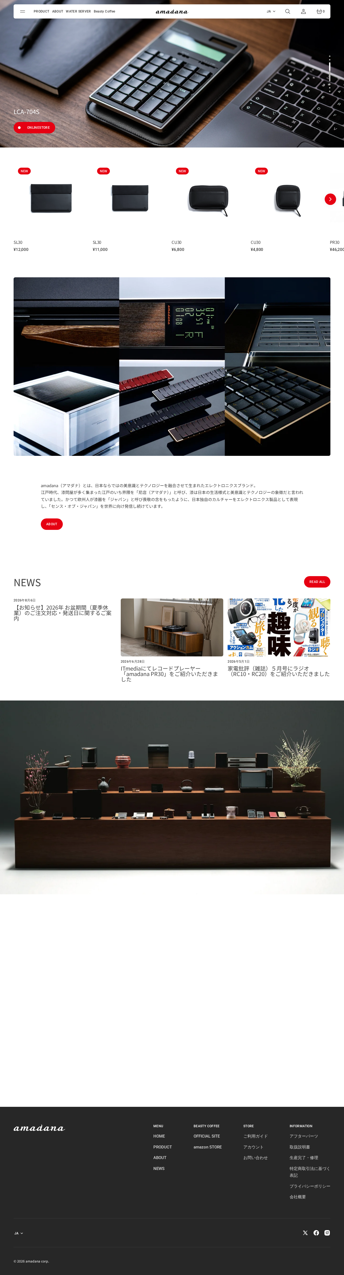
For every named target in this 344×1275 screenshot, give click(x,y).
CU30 (176, 242)
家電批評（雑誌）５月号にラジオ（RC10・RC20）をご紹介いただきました (279, 671)
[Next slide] (330, 199)
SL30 (18, 242)
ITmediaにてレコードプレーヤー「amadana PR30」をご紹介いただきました (169, 673)
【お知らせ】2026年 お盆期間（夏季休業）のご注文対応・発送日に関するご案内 (62, 612)
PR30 (334, 242)
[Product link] (51, 197)
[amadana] (172, 11)
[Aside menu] (23, 11)
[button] (287, 11)
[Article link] (65, 640)
